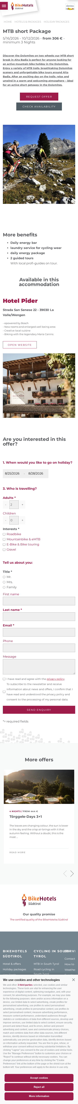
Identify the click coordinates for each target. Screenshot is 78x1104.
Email (8, 625)
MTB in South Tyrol (46, 964)
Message (9, 656)
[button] (73, 979)
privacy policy (55, 678)
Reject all (39, 1087)
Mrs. (10, 582)
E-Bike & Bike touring (23, 544)
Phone (8, 641)
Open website (20, 344)
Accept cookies (39, 1077)
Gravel (11, 549)
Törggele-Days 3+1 (25, 817)
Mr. (9, 577)
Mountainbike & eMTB (23, 539)
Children (9, 513)
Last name (12, 610)
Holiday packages (14, 969)
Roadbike (14, 534)
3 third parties (25, 985)
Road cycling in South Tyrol (44, 972)
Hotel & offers (12, 964)
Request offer (39, 96)
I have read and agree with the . (36, 678)
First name (11, 594)
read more (17, 852)
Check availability (39, 106)
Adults (8, 498)
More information (39, 1096)
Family (12, 587)
